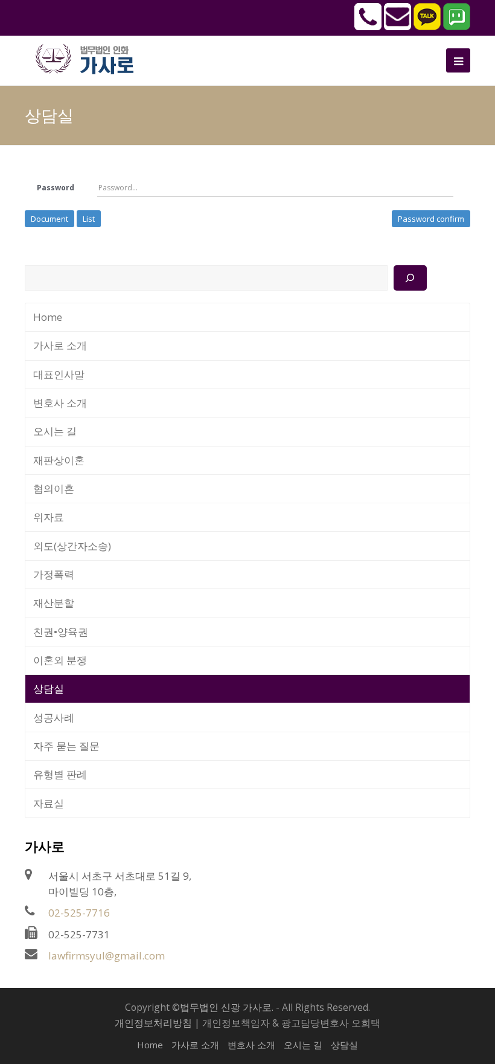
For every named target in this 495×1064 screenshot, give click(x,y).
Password (55, 187)
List (89, 218)
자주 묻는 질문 (66, 746)
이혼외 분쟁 (60, 660)
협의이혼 (53, 488)
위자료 (48, 517)
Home (47, 317)
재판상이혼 (59, 460)
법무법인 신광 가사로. (226, 1007)
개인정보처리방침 (153, 1023)
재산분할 (53, 603)
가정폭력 (53, 574)
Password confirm (431, 218)
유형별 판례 (60, 774)
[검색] (410, 278)
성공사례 (53, 717)
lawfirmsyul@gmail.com (106, 955)
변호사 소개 (60, 403)
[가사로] (91, 58)
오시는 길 (55, 431)
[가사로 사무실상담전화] (368, 26)
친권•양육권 (60, 632)
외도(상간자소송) (72, 546)
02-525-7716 (79, 913)
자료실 (48, 803)
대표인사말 (59, 374)
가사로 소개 (60, 345)
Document (49, 218)
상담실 (48, 688)
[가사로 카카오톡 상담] (427, 26)
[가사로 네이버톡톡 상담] (456, 26)
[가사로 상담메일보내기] (397, 26)
